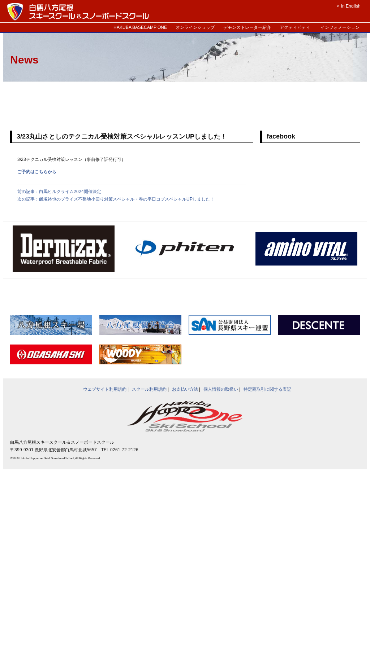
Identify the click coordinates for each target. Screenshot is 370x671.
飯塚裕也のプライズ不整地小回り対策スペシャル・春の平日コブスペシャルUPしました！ (126, 199)
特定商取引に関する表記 (267, 389)
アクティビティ (295, 27)
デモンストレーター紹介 (247, 27)
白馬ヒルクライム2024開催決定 (70, 191)
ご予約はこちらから (36, 171)
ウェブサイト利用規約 (104, 389)
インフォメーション (340, 27)
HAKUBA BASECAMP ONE (140, 27)
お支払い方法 (185, 389)
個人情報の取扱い (220, 389)
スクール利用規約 (149, 389)
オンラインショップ (195, 27)
